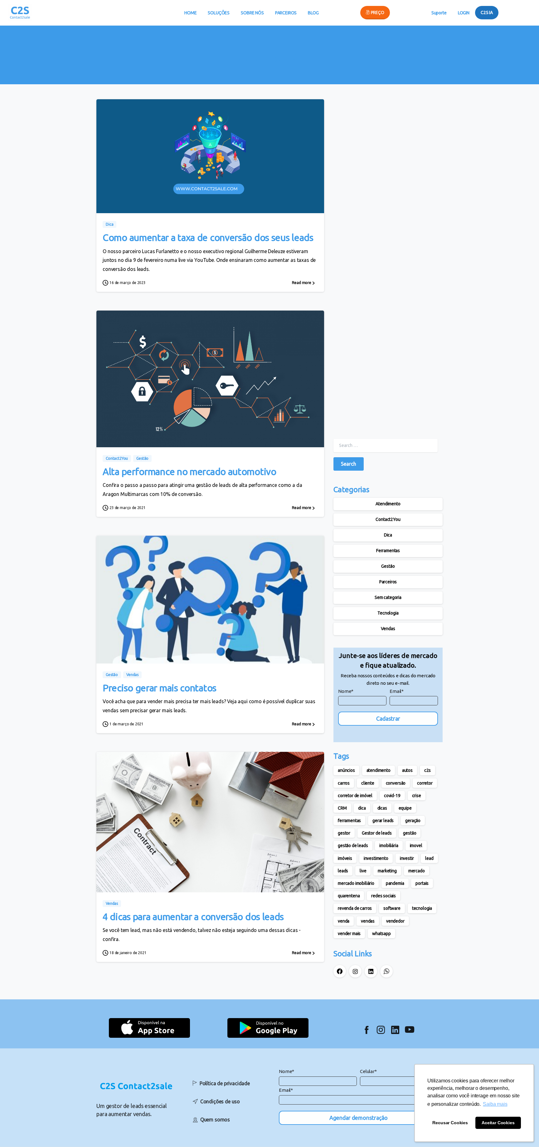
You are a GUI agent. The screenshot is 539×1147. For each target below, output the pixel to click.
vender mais (349, 933)
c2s (427, 770)
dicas (382, 808)
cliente (367, 783)
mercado (416, 870)
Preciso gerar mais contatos (159, 688)
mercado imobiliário (356, 883)
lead (429, 858)
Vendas (388, 628)
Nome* (345, 691)
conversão (396, 783)
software (392, 908)
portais (422, 883)
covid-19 (392, 795)
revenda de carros (355, 908)
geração (412, 820)
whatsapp (381, 933)
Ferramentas (388, 550)
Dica (388, 534)
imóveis (345, 858)
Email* (397, 691)
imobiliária (388, 845)
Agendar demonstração (358, 1118)
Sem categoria (388, 597)
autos (407, 770)
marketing (387, 870)
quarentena (349, 895)
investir (407, 858)
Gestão (388, 566)
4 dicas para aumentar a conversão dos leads (193, 916)
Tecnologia (387, 612)
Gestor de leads (377, 833)
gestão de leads (353, 845)
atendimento (379, 770)
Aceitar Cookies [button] (498, 1122)
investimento (376, 858)
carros (344, 783)
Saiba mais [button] (495, 1104)
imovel (416, 845)
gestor (344, 833)
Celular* (368, 1071)
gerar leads (383, 820)
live (363, 870)
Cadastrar (388, 718)
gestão (409, 833)
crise (416, 795)
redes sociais (383, 895)
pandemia (395, 883)
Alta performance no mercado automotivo (189, 471)
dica (362, 808)
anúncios (346, 770)
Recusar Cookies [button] (450, 1122)
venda (343, 921)
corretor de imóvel (355, 795)
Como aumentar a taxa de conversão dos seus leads (208, 237)
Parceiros (388, 581)
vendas (368, 921)
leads (343, 870)
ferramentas (349, 820)
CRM (342, 808)
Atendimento (388, 503)
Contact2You (388, 519)
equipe (405, 808)
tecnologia (422, 908)
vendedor (395, 921)
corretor (425, 783)
